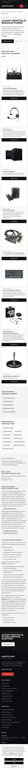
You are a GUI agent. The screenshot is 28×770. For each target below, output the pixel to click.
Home (2, 11)
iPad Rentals (18, 431)
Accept (14, 759)
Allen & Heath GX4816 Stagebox (11, 290)
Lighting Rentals (5, 693)
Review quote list (8, 644)
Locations (7, 11)
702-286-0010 (5, 739)
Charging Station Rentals (10, 530)
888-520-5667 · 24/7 (21, 41)
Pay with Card (8, 674)
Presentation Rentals (6, 696)
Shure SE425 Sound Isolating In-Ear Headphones (10, 332)
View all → (3, 56)
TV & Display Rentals (6, 701)
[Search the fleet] (17, 6)
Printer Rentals (6, 438)
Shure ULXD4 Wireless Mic (10, 88)
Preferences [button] (20, 755)
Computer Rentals (7, 431)
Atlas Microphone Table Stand (11, 376)
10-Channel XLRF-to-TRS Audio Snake (13, 253)
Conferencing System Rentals (9, 688)
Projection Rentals (6, 698)
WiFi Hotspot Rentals (8, 448)
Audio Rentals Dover (8, 401)
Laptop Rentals (6, 434)
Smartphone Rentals (19, 441)
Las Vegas (4, 735)
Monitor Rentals (18, 434)
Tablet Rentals (6, 445)
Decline (14, 762)
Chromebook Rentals (8, 428)
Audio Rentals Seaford (8, 408)
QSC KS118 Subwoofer (9, 171)
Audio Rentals (5, 683)
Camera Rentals (5, 686)
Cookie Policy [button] (11, 753)
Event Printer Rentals (7, 714)
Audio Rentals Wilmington (9, 411)
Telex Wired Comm (8, 130)
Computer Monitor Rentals (8, 717)
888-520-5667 (6, 669)
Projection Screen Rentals (10, 533)
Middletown (20, 11)
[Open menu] (25, 6)
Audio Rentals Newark (8, 405)
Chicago (3, 742)
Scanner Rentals (7, 441)
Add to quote (14, 98)
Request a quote (7, 41)
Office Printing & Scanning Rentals (10, 722)
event (12, 601)
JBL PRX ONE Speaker (9, 210)
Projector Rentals (17, 438)
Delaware (14, 11)
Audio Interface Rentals (9, 508)
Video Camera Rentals (18, 445)
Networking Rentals (6, 719)
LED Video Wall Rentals (7, 691)
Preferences (14, 766)
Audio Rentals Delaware (9, 398)
